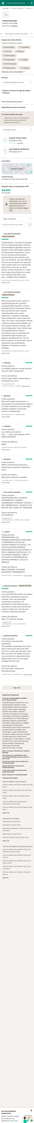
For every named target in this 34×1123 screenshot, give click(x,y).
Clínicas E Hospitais (17, 8)
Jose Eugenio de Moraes (19, 149)
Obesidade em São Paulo (11, 821)
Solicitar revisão (6, 282)
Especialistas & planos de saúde (16, 34)
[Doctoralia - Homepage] (3, 3)
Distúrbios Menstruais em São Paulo (16, 837)
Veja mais (17, 688)
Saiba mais (14, 1121)
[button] (15, 23)
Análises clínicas (8, 23)
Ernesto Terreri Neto (17, 138)
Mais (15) (6, 813)
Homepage (5, 8)
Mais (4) (5, 878)
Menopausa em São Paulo (12, 834)
